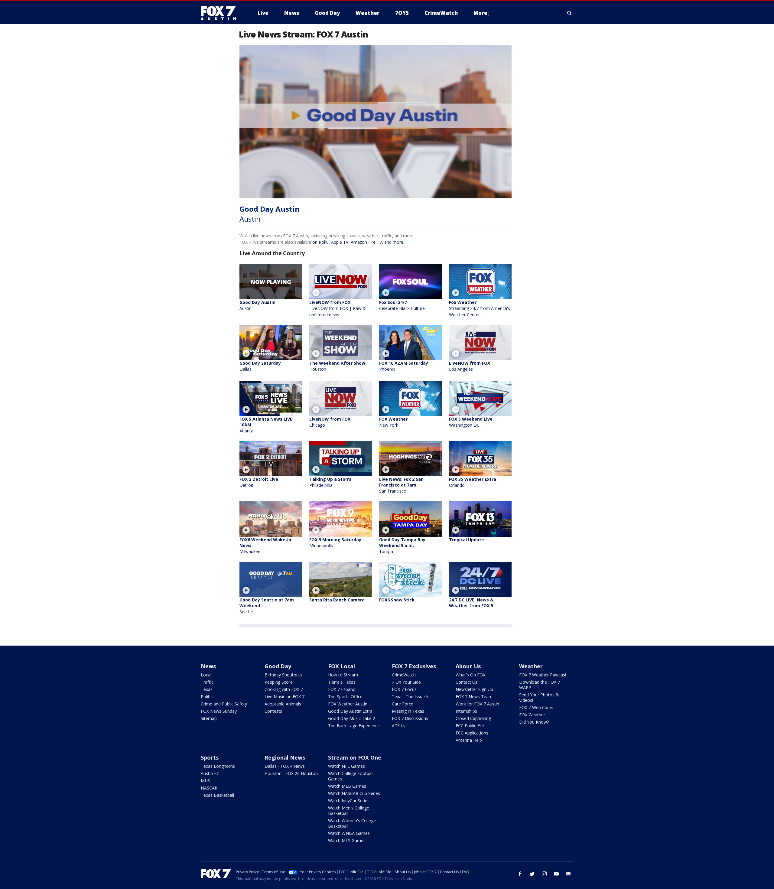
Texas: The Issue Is (410, 696)
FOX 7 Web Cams (536, 707)
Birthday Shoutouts (283, 675)
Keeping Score (279, 682)
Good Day (278, 666)
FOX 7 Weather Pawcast (543, 675)
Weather (531, 666)
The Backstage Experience (354, 725)
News (208, 666)
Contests (273, 711)
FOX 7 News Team (474, 696)
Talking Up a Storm (330, 482)
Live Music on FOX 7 (284, 696)
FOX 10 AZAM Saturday (403, 366)
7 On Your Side (406, 682)
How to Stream (343, 675)
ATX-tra (399, 725)
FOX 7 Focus (404, 689)
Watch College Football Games (350, 776)
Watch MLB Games (347, 786)
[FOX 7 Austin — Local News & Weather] (221, 13)
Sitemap (209, 718)
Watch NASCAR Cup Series (354, 793)
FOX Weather (393, 422)
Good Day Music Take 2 (351, 718)
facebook (520, 874)
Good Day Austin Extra (350, 711)
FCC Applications (472, 733)
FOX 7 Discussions (410, 718)
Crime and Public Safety (224, 704)
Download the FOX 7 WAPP (539, 684)
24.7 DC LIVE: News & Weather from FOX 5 (471, 602)
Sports (210, 757)
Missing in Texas (408, 711)
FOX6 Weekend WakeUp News (265, 545)
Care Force (402, 704)
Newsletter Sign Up (474, 689)
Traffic (207, 682)
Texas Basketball (217, 795)
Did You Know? (534, 722)
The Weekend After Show (337, 366)
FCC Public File (470, 725)
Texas (207, 689)
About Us (468, 666)
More (480, 12)
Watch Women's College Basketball (352, 823)
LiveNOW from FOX (337, 308)
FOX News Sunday (219, 711)
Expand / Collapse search (569, 13)
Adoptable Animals (283, 704)
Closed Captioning (473, 718)
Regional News (285, 757)
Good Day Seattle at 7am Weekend (266, 605)
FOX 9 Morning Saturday (335, 543)
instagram (544, 874)
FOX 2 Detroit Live (258, 482)
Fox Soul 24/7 (402, 305)
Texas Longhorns (218, 766)
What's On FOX (470, 675)
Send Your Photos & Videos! (539, 697)
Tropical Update (466, 539)
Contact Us (466, 682)
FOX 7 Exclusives (414, 666)
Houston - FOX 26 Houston (291, 773)
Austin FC (210, 773)
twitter (532, 874)
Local (206, 675)
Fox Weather (479, 308)
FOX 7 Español (342, 689)
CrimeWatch (404, 675)
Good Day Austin (257, 305)
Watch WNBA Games (349, 833)
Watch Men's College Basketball (348, 810)
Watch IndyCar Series (348, 800)
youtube (556, 874)
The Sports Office (345, 696)
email (568, 874)
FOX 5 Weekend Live (471, 422)
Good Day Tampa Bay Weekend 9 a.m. (402, 545)
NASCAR (209, 788)
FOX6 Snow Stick (397, 600)
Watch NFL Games (346, 766)
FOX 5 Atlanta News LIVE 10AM (265, 425)
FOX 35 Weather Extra (472, 482)
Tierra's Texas (342, 682)
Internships (466, 711)
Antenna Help (469, 740)
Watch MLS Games (347, 840)
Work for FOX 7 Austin (477, 704)
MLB (205, 780)
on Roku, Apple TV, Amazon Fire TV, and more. (358, 242)
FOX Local (341, 666)
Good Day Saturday (260, 366)
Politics (208, 696)
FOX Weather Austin (347, 704)
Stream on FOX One (354, 757)
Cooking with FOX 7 (284, 689)
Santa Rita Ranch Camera (337, 600)
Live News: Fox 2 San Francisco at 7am (401, 485)
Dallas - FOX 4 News (285, 766)
